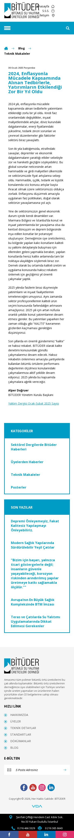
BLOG (14, 748)
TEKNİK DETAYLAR (23, 728)
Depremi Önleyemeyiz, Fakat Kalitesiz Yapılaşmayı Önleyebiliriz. (35, 525)
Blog (21, 48)
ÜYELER (15, 721)
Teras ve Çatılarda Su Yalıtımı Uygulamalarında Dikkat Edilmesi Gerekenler (35, 621)
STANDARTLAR (20, 734)
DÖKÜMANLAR (20, 741)
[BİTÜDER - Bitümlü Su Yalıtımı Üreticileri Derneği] (21, 10)
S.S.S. (45, 11)
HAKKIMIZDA (19, 715)
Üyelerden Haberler (27, 462)
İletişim (44, 15)
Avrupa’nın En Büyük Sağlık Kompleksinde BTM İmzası (32, 602)
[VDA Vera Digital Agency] (37, 806)
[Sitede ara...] (67, 28)
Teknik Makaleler (17, 53)
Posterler (18, 487)
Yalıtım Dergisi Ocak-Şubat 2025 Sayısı (33, 403)
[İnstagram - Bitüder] (65, 834)
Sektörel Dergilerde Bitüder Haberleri (34, 446)
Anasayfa (43, 6)
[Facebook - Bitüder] (9, 834)
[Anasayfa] (6, 48)
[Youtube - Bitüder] (27, 834)
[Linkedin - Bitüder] (46, 834)
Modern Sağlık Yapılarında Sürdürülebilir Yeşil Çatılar (32, 545)
